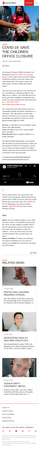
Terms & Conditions (8, 414)
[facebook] (10, 431)
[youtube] (16, 431)
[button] (36, 3)
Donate (29, 3)
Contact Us (5, 407)
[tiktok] (36, 431)
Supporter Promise (8, 421)
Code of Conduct (7, 411)
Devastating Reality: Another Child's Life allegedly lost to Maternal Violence (16, 342)
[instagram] (3, 431)
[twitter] (29, 431)
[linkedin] (23, 431)
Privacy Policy (6, 417)
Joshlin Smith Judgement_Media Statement (14, 386)
